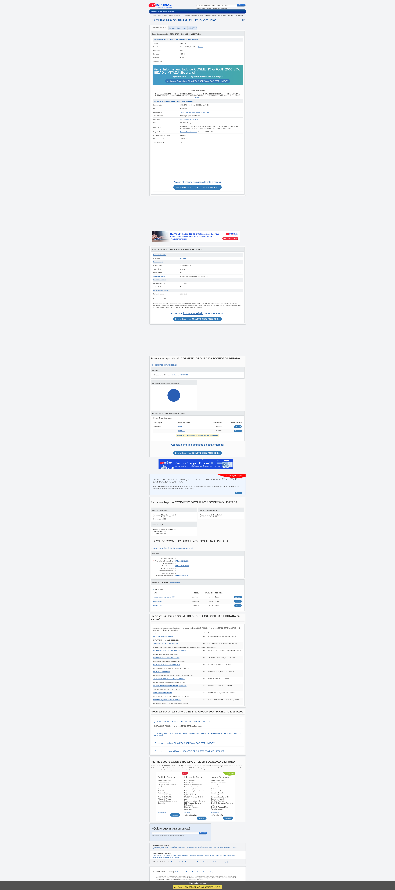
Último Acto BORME (159, 276)
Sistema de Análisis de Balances (222, 847)
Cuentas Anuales (157, 849)
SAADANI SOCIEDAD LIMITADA (162, 693)
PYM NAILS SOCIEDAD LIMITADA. (163, 637)
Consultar (175, 815)
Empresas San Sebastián (177, 862)
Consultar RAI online (207, 847)
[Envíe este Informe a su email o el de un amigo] (243, 20)
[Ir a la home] (160, 5)
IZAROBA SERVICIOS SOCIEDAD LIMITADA (166, 658)
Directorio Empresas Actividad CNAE (172, 15)
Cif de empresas (169, 847)
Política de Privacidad (192, 872)
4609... (182, 112)
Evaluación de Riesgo (158, 847)
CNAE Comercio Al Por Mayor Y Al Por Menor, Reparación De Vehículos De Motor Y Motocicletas (198, 855)
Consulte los (197, 435)
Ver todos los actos (175, 582)
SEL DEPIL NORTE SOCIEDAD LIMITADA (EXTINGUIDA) (170, 686)
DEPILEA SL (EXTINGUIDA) (161, 672)
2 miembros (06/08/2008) (180, 375)
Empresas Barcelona (190, 862)
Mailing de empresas (180, 847)
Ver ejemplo (162, 812)
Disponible (183, 258)
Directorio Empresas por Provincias (193, 15)
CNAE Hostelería (174, 857)
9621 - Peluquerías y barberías (189, 119)
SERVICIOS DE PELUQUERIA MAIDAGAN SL (166, 665)
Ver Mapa (200, 47)
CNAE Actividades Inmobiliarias (161, 857)
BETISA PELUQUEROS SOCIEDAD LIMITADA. (167, 700)
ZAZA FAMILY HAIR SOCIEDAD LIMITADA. (165, 644)
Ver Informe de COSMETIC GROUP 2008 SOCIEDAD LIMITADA (197, 887)
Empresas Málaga (222, 862)
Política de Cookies (204, 872)
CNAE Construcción (229, 855)
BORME (235, 847)
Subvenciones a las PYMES (194, 847)
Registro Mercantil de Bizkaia (188, 132)
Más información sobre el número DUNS (197, 112)
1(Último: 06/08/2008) (182, 561)
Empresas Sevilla (211, 862)
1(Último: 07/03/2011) (182, 576)
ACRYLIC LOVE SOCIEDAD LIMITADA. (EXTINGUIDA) (169, 679)
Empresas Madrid (201, 862)
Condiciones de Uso (180, 872)
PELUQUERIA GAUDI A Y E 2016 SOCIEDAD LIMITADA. (170, 651)
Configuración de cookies (216, 872)
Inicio (159, 15)
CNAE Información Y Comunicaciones (162, 855)
